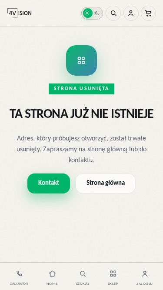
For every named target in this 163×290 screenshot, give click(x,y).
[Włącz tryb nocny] (92, 13)
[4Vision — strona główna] (19, 13)
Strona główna (105, 183)
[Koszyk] (148, 13)
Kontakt (48, 183)
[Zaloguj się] (131, 13)
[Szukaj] (113, 13)
